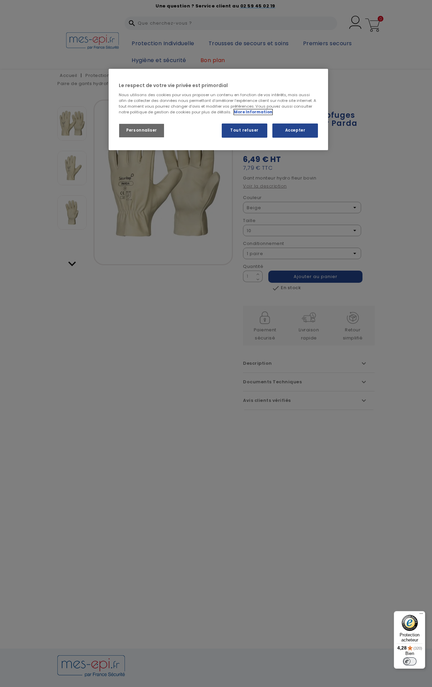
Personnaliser (141, 130)
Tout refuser (244, 130)
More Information (253, 112)
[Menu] (421, 615)
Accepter (295, 130)
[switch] (409, 661)
